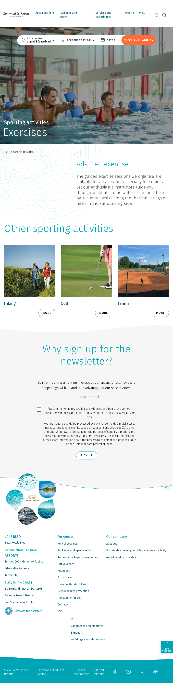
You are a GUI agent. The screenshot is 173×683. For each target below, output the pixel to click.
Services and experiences (103, 14)
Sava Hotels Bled (15, 542)
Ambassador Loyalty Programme (78, 557)
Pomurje (128, 12)
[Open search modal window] (164, 15)
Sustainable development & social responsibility (136, 550)
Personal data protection (90, 444)
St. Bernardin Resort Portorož (23, 588)
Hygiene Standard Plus (72, 584)
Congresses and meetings (87, 625)
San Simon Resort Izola (19, 602)
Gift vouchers (66, 564)
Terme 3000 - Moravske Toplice (24, 561)
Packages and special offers (75, 550)
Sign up (86, 455)
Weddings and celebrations (88, 639)
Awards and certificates (121, 557)
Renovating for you (69, 597)
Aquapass (64, 570)
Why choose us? (67, 543)
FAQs (61, 611)
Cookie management (82, 672)
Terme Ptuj (11, 575)
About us (111, 543)
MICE (142, 12)
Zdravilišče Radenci (17, 568)
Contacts (63, 604)
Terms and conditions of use (51, 672)
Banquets (77, 632)
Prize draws (65, 577)
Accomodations (45, 12)
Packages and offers (68, 14)
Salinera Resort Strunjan (20, 595)
